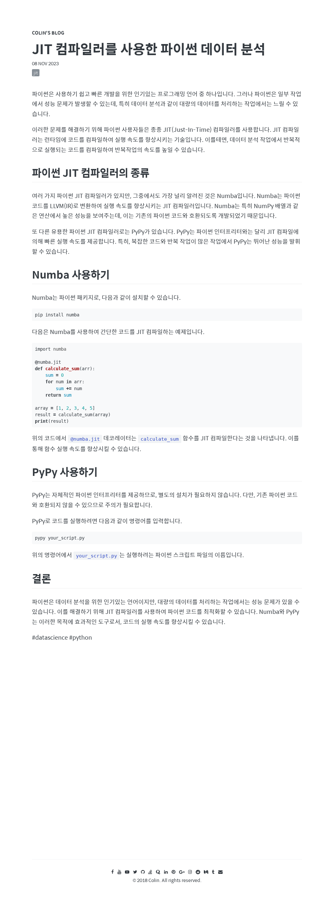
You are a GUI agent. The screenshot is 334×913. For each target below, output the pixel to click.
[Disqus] (167, 757)
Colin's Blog (48, 32)
